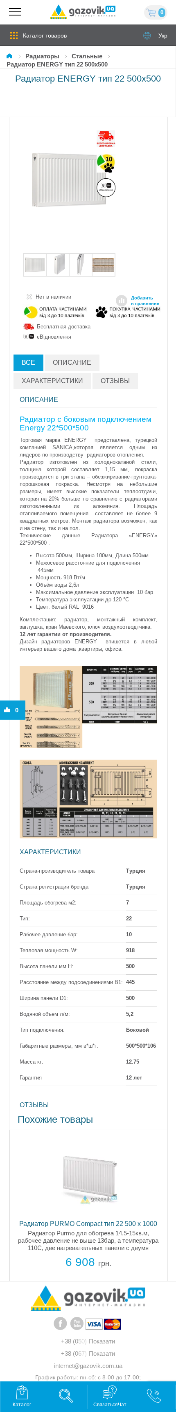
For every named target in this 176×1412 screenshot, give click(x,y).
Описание (72, 362)
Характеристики (52, 380)
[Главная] (11, 56)
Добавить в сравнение (145, 300)
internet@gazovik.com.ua (88, 1365)
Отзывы (115, 380)
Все (28, 362)
